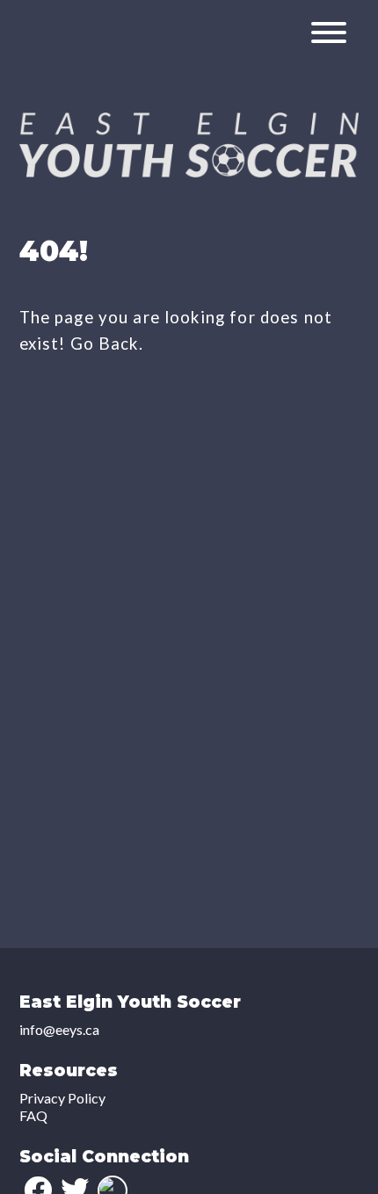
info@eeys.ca (59, 1029)
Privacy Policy (62, 1097)
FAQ (33, 1115)
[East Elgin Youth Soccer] (189, 171)
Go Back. (106, 343)
